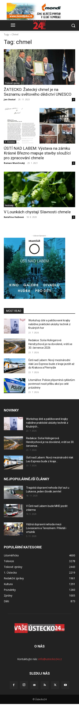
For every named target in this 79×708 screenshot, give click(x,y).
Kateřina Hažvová (14, 217)
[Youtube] (65, 685)
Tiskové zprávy (12, 83)
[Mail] (34, 685)
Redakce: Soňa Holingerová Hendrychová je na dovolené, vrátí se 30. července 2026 (50, 344)
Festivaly (9, 205)
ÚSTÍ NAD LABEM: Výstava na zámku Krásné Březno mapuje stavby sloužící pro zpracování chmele (37, 153)
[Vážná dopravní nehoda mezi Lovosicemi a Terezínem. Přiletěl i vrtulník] (13, 529)
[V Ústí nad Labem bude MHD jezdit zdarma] (13, 510)
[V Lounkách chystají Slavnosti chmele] (39, 189)
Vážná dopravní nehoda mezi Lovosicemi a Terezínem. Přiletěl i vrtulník (46, 528)
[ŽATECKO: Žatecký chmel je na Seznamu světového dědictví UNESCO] (39, 67)
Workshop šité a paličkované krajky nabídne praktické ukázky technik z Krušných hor (49, 324)
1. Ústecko (10, 142)
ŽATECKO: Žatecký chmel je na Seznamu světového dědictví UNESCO (37, 92)
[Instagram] (24, 685)
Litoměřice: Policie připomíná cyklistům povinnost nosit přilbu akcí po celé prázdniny (51, 383)
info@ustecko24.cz (50, 659)
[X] (55, 685)
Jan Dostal (10, 99)
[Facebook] (13, 685)
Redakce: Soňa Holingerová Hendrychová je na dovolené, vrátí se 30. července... (50, 442)
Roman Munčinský (14, 163)
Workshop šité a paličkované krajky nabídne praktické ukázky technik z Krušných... (47, 422)
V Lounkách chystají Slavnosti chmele (37, 212)
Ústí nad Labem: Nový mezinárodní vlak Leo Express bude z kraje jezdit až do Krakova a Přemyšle (51, 364)
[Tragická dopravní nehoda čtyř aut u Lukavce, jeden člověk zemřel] (13, 492)
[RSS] (45, 685)
